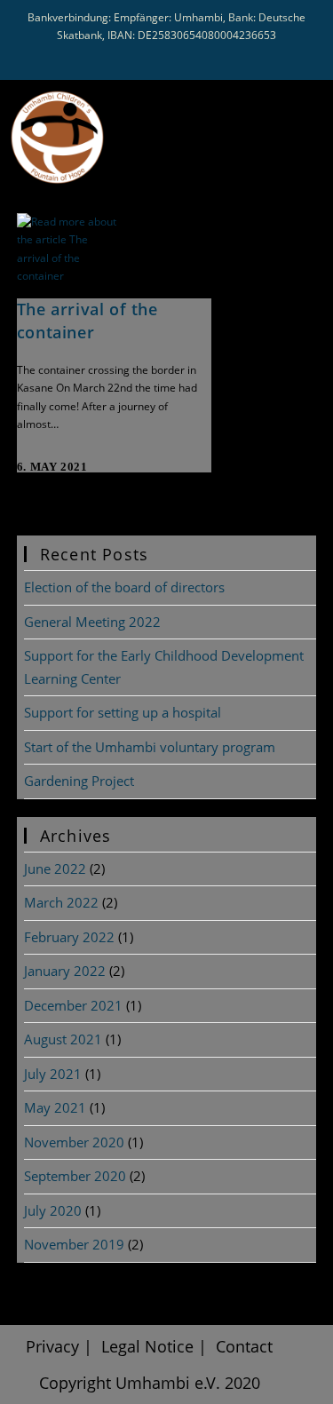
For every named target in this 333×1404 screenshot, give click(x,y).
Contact (244, 1346)
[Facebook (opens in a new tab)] (136, 56)
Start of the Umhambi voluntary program (149, 747)
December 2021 (73, 1005)
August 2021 (63, 1039)
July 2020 (53, 1210)
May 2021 (55, 1107)
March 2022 (61, 902)
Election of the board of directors (124, 587)
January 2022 (65, 971)
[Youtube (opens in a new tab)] (171, 56)
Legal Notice (147, 1346)
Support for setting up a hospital (122, 712)
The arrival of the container (87, 320)
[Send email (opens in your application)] (201, 56)
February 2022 (69, 937)
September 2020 (75, 1176)
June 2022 (55, 868)
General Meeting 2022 (92, 622)
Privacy (52, 1346)
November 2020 (74, 1142)
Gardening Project (79, 780)
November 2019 (74, 1244)
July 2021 (53, 1074)
